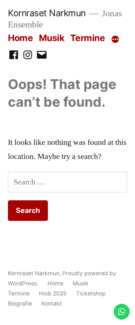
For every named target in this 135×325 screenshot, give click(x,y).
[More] (115, 39)
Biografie (20, 303)
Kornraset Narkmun (47, 13)
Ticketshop (91, 293)
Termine (87, 37)
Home (20, 37)
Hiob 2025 (53, 293)
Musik (51, 37)
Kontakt (51, 303)
